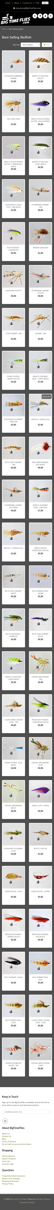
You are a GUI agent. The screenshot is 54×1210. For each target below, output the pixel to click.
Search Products (9, 1159)
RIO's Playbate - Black (13, 977)
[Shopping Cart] (40, 16)
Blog (4, 1139)
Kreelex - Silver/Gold (40, 419)
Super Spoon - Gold (13, 892)
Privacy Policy (7, 1184)
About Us (6, 1134)
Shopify (24, 1199)
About (17, 3)
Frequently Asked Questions (13, 1176)
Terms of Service (9, 1141)
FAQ (37, 3)
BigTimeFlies (15, 1199)
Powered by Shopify (27, 1202)
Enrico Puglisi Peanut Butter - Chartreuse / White (13, 164)
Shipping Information (10, 1181)
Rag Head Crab (13, 119)
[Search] (34, 16)
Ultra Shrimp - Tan (13, 334)
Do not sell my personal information (16, 1144)
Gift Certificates (8, 1156)
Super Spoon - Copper (40, 892)
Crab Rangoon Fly (13, 291)
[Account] (45, 16)
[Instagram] (5, 1121)
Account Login (8, 1164)
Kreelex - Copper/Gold (13, 548)
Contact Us (27, 3)
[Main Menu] (50, 16)
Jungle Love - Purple (40, 806)
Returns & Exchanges (11, 1178)
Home (8, 3)
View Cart (6, 1161)
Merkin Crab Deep (40, 248)
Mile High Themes (42, 1199)
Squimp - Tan (40, 334)
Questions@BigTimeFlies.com (28, 8)
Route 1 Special (40, 849)
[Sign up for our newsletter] (49, 1112)
